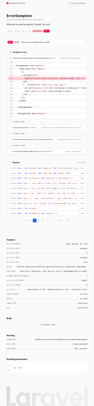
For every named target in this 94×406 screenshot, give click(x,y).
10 (59, 220)
